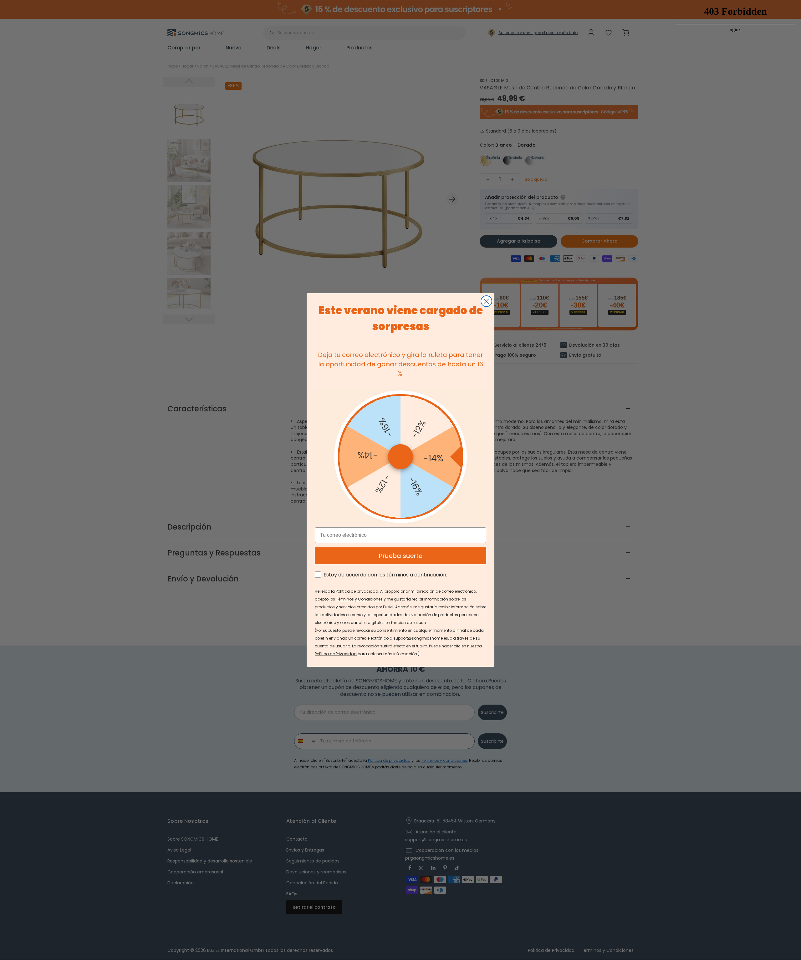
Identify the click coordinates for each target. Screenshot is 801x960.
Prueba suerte (400, 555)
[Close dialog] (486, 301)
